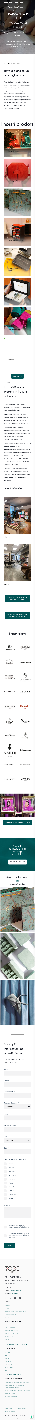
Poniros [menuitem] (7, 1355)
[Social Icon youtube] (15, 1298)
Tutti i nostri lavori (12, 1374)
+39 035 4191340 (16, 1291)
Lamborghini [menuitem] (8, 1364)
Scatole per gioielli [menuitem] (11, 1396)
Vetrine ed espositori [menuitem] (11, 1325)
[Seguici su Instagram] (17, 881)
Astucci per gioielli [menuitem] (10, 1328)
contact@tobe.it (14, 1293)
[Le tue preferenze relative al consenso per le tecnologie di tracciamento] (31, 1416)
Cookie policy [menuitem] (22, 1408)
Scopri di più (17, 376)
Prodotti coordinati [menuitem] (11, 1314)
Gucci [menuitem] (6, 1370)
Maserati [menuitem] (7, 1352)
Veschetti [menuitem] (8, 1361)
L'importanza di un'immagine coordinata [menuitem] (17, 1382)
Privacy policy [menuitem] (9, 1408)
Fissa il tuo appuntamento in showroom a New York (17, 615)
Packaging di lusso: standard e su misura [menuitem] (17, 1390)
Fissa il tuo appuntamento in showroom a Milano (17, 599)
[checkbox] (17, 1181)
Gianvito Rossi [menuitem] (9, 1367)
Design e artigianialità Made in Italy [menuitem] (15, 1311)
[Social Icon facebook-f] (6, 1298)
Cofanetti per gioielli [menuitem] (11, 1393)
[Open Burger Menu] (30, 6)
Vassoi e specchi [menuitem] (9, 1336)
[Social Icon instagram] (10, 1298)
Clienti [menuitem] (7, 1317)
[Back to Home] (13, 6)
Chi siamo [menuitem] (7, 1305)
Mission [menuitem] (7, 1308)
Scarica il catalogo (17, 862)
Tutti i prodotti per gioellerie (15, 1344)
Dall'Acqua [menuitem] (8, 1358)
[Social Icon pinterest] (19, 1298)
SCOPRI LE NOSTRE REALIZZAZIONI (17, 823)
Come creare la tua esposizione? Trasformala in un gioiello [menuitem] (14, 1386)
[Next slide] (32, 805)
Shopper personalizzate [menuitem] (12, 1333)
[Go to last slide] (2, 805)
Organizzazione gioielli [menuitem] (12, 1330)
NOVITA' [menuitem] (7, 1339)
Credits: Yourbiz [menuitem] (10, 1411)
